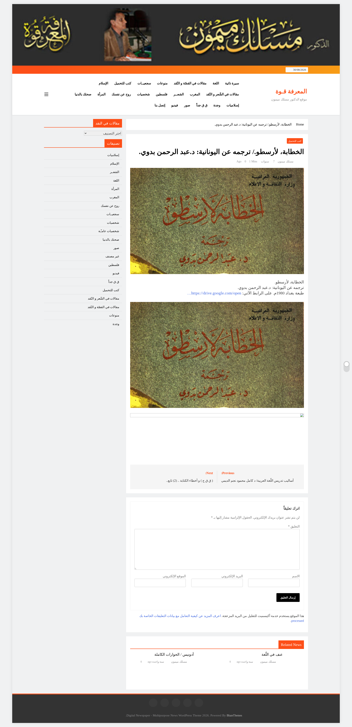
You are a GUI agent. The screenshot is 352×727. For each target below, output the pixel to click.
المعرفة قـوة (291, 91)
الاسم (296, 576)
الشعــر (179, 94)
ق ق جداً (201, 105)
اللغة (216, 83)
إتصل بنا (160, 105)
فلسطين (161, 94)
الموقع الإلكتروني (174, 576)
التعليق (294, 526)
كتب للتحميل (122, 83)
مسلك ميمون (286, 161)
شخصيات (143, 94)
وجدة (216, 105)
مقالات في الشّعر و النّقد (222, 94)
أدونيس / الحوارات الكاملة (174, 654)
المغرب (195, 94)
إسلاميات (233, 105)
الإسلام (103, 83)
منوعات (162, 83)
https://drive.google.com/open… (214, 293)
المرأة (102, 94)
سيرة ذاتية (232, 83)
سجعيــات (144, 83)
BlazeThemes (234, 715)
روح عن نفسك (121, 94)
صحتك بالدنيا (83, 94)
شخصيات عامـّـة (108, 231)
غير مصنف (112, 256)
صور (187, 105)
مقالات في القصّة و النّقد (190, 83)
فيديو (174, 105)
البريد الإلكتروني (232, 576)
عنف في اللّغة (272, 654)
